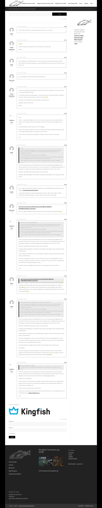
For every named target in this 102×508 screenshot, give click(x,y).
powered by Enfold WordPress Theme (26, 505)
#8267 (65, 184)
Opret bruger (78, 41)
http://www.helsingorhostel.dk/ (30, 190)
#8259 (65, 145)
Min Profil (77, 34)
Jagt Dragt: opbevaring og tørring (18, 498)
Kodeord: (11, 427)
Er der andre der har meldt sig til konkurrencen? (22, 9)
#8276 (65, 298)
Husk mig (12, 433)
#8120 (65, 113)
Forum (70, 455)
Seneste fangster (79, 30)
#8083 (65, 26)
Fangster (71, 453)
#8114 (65, 72)
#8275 (65, 275)
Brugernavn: (11, 421)
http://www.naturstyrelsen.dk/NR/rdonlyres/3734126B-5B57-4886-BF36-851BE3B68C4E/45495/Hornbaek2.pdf (37, 279)
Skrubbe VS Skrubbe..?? (15, 494)
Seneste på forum (79, 32)
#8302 (65, 362)
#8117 (65, 86)
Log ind (12, 437)
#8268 (65, 202)
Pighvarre (11, 496)
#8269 (65, 219)
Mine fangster (13, 471)
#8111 (65, 40)
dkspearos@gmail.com (34, 393)
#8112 (65, 57)
